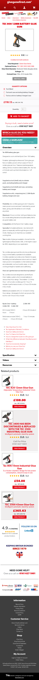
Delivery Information (19, 606)
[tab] (19, 147)
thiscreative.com (19, 677)
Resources (7, 365)
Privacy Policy (19, 608)
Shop (8, 18)
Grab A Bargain (19, 650)
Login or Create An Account (19, 658)
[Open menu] (5, 7)
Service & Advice (19, 625)
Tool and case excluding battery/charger (20, 92)
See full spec (19, 79)
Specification (8, 355)
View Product (19, 406)
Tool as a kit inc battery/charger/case (18, 95)
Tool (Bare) (9, 89)
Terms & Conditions (19, 610)
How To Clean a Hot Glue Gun (15, 334)
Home (3, 18)
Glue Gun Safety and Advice (15, 332)
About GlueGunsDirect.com (20, 623)
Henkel (20, 648)
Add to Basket (21, 116)
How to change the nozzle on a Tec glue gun (20, 337)
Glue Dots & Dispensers (19, 643)
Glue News (19, 629)
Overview (7, 147)
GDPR (19, 615)
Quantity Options (19, 86)
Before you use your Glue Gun (15, 346)
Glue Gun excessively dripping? (16, 344)
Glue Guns (16, 18)
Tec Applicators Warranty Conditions (17, 329)
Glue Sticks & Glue (19, 641)
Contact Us (19, 631)
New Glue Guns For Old (13, 327)
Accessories (19, 646)
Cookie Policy (19, 613)
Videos (6, 360)
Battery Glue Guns (26, 18)
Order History (19, 660)
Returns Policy (19, 604)
